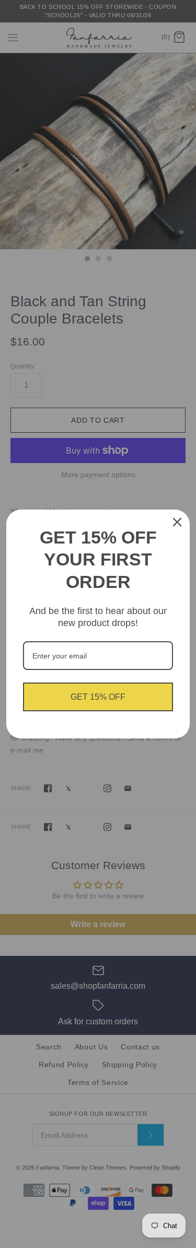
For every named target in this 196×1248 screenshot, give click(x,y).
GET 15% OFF (98, 696)
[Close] (177, 522)
